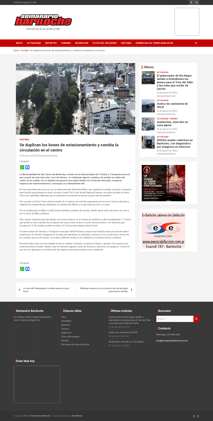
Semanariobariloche (48, 156)
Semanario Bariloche (40, 415)
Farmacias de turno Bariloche (154, 43)
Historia (126, 43)
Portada (24, 139)
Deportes (51, 43)
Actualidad (34, 43)
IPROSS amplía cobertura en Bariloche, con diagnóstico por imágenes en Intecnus (175, 143)
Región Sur (81, 43)
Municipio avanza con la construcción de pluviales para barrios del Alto (104, 290)
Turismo (66, 43)
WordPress (77, 415)
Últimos (149, 67)
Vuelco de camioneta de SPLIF (172, 105)
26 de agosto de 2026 (167, 92)
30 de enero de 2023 (29, 156)
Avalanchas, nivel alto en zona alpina (172, 123)
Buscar (196, 319)
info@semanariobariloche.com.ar (172, 340)
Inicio (19, 43)
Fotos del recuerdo (105, 43)
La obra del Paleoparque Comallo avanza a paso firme (46, 290)
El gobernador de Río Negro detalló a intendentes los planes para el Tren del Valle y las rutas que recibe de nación (175, 82)
